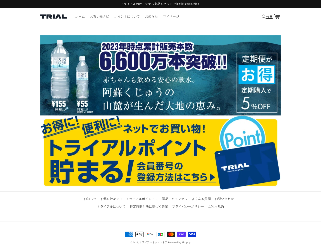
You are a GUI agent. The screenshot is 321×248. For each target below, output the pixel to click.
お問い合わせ (224, 199)
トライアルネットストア (153, 242)
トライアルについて (111, 206)
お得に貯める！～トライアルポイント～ (129, 199)
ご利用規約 (216, 206)
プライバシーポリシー (188, 206)
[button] (266, 16)
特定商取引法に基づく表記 (149, 206)
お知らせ (90, 199)
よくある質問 (201, 199)
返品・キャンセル (175, 199)
